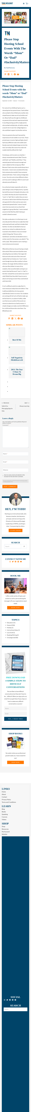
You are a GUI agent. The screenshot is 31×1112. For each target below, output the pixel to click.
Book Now (15, 607)
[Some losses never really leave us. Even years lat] (27, 775)
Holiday (9, 627)
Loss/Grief (10, 632)
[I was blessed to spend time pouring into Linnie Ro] (4, 775)
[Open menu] (23, 3)
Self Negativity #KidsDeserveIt (17, 359)
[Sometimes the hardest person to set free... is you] (11, 775)
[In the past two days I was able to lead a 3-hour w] (4, 780)
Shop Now (15, 762)
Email (5, 462)
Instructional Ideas (12, 630)
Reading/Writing (12, 635)
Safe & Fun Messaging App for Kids (7, 407)
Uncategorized (11, 637)
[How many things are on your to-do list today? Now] (11, 780)
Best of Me (16, 340)
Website (5, 470)
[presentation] (17, 332)
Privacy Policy (24, 480)
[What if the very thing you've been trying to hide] (27, 780)
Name (5, 454)
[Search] (24, 546)
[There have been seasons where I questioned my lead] (19, 780)
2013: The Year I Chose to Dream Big (17, 372)
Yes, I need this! (15, 719)
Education (10, 622)
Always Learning (24, 404)
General (15, 100)
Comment (5, 425)
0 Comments (21, 100)
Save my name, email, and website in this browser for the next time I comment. (14, 475)
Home (4, 792)
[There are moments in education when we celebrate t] (19, 775)
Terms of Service (8, 481)
